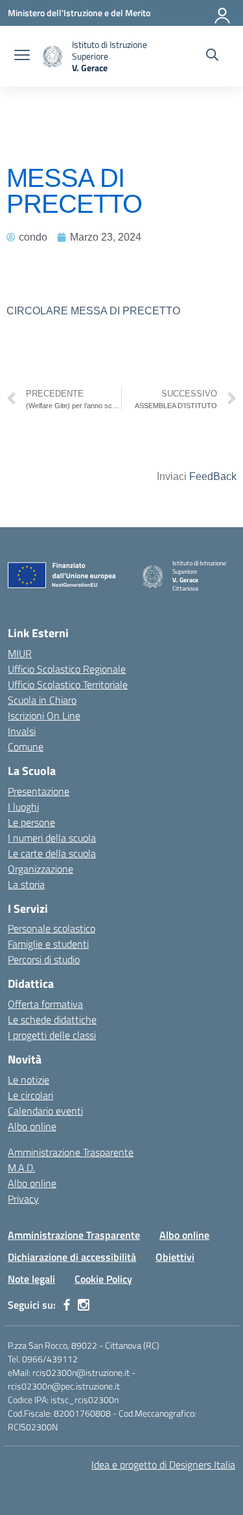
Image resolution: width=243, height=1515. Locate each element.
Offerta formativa (45, 1004)
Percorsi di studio (44, 959)
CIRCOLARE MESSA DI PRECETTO (93, 310)
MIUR (20, 653)
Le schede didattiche (52, 1019)
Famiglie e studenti (48, 944)
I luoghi (23, 806)
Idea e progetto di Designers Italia (163, 1464)
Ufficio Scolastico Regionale (67, 669)
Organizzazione (40, 869)
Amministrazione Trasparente (70, 1152)
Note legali (31, 1279)
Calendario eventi (45, 1110)
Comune (25, 746)
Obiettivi (175, 1257)
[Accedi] (223, 13)
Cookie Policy (103, 1279)
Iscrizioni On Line (44, 715)
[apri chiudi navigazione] (22, 56)
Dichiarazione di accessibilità (72, 1257)
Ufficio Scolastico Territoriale (68, 684)
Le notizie (28, 1079)
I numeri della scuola (52, 837)
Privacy (23, 1198)
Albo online (32, 1126)
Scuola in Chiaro (42, 700)
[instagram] (83, 1305)
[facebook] (67, 1305)
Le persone (31, 822)
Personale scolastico (51, 928)
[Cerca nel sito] (212, 56)
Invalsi (22, 731)
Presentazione (38, 791)
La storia (26, 884)
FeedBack (213, 476)
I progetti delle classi (52, 1035)
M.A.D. (21, 1167)
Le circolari (30, 1095)
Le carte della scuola (52, 853)
